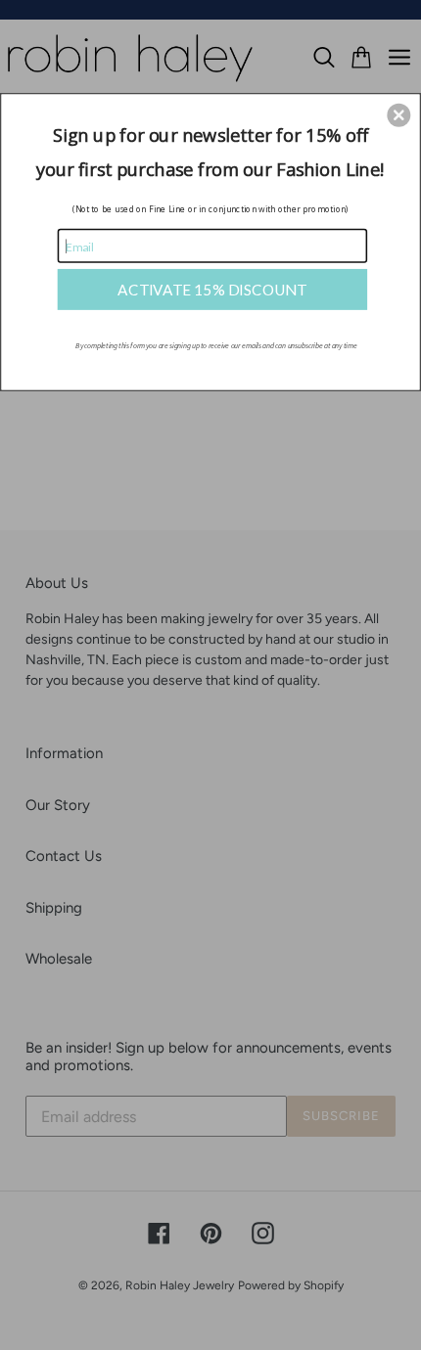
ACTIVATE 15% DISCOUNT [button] (211, 288)
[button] (398, 114)
